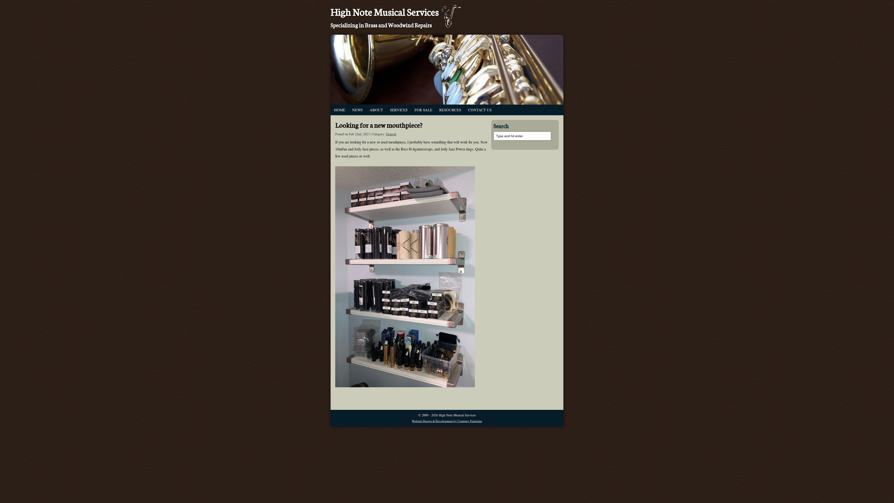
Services (399, 109)
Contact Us (480, 109)
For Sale (423, 109)
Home (339, 109)
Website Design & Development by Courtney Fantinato (447, 421)
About (376, 109)
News (357, 109)
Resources (450, 109)
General (391, 134)
